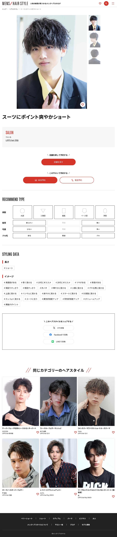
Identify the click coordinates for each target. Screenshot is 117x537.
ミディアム (57, 518)
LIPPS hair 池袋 (7, 495)
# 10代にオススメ (43, 282)
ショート (42, 518)
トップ (4, 9)
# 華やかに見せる (59, 288)
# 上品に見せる (10, 293)
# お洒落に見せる (89, 293)
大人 (94, 518)
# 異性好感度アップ (50, 299)
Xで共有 (60, 328)
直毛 (29, 235)
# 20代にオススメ (63, 282)
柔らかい (29, 223)
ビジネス (82, 518)
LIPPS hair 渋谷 (12, 140)
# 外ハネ (43, 288)
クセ (98, 235)
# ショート (8, 268)
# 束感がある (95, 282)
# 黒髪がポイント (11, 304)
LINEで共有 (61, 341)
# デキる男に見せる (96, 288)
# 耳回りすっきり (11, 288)
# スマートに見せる (69, 293)
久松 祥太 (5, 431)
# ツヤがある (80, 282)
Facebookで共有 (61, 334)
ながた (42, 493)
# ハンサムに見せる (29, 293)
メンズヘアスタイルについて (37, 524)
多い (98, 229)
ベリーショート (26, 518)
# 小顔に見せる (76, 288)
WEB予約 (42, 180)
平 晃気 (4, 493)
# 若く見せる (26, 282)
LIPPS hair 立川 (45, 433)
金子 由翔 (43, 431)
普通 (63, 222)
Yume (79, 431)
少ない (29, 229)
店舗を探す (58, 162)
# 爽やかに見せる (49, 293)
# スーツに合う (31, 299)
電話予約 (78, 180)
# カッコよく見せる (12, 299)
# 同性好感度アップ (71, 299)
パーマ (70, 518)
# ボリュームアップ (92, 299)
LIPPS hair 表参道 (7, 433)
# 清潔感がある (10, 282)
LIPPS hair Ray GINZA (47, 495)
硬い (98, 223)
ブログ (72, 524)
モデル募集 (86, 524)
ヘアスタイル (13, 9)
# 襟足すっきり (29, 288)
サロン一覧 (59, 524)
